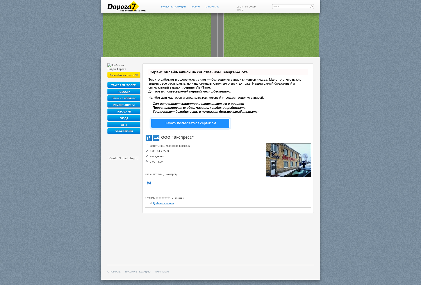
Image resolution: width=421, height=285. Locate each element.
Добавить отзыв (163, 203)
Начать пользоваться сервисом (190, 123)
